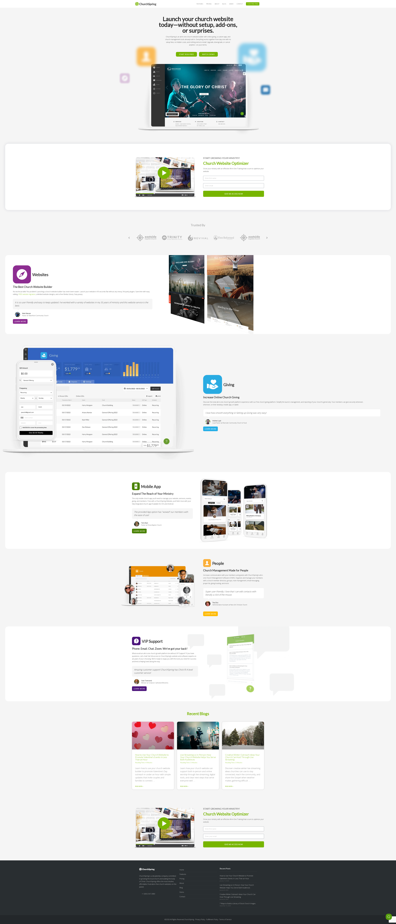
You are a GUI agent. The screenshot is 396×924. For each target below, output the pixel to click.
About (181, 883)
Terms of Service (225, 919)
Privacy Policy (200, 919)
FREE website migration (26, 294)
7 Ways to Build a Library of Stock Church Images (238, 903)
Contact (182, 896)
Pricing (181, 879)
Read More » (139, 786)
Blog (181, 887)
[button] (129, 238)
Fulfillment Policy (212, 919)
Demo (181, 892)
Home (181, 870)
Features (182, 874)
